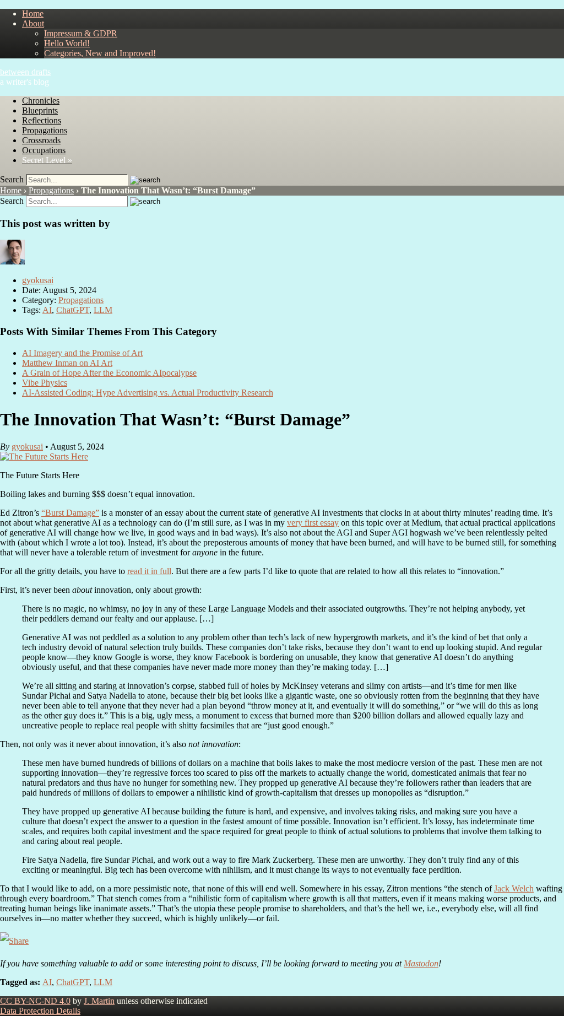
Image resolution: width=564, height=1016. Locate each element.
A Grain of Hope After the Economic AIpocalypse (109, 372)
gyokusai (37, 280)
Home (33, 13)
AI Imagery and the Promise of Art (82, 353)
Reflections (41, 120)
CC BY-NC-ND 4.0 (35, 1001)
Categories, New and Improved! (100, 53)
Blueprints (40, 110)
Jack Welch (514, 888)
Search (12, 179)
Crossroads (41, 140)
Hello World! (67, 43)
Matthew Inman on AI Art (67, 363)
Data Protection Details (40, 1010)
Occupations (44, 150)
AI (47, 310)
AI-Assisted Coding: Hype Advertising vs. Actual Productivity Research (147, 392)
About (33, 23)
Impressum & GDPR (80, 33)
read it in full (149, 571)
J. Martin (99, 1001)
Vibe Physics (44, 382)
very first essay (313, 522)
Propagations (44, 130)
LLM (103, 310)
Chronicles (40, 100)
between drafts (25, 72)
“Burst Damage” (70, 512)
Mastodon (421, 963)
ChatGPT (72, 310)
